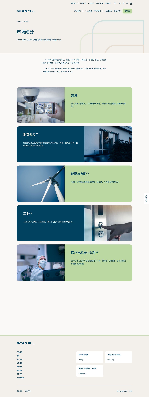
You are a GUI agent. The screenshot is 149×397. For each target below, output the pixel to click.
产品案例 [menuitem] (97, 11)
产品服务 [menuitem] (77, 11)
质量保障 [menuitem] (108, 3)
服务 (18, 356)
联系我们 (146, 198)
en (120, 3)
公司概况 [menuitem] (109, 11)
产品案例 (19, 352)
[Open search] (114, 3)
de (127, 3)
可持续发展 (20, 378)
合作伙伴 (19, 374)
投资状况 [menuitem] (83, 3)
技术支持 (19, 359)
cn (131, 3)
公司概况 (19, 363)
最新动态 (19, 367)
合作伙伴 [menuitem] (91, 3)
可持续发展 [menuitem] (99, 3)
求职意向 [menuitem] (74, 3)
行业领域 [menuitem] (89, 11)
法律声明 (28, 391)
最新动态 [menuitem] (117, 11)
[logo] (25, 11)
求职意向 (19, 370)
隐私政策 (19, 391)
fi (123, 3)
